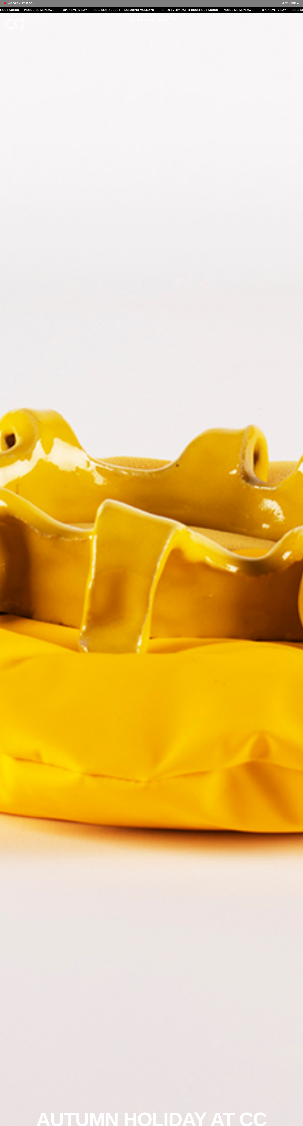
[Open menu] (285, 21)
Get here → (290, 3)
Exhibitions (145, 19)
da (174, 19)
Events (163, 19)
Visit (129, 19)
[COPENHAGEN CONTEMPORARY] (18, 24)
